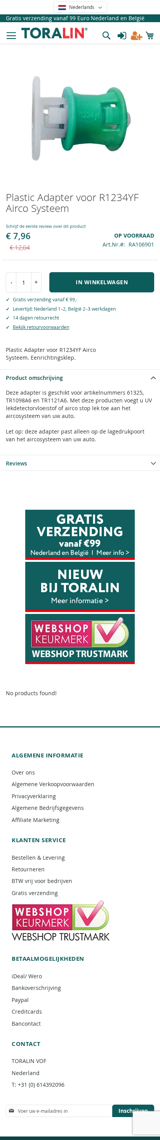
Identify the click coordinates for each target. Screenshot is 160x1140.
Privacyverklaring (34, 796)
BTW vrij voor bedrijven (42, 881)
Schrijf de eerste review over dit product (46, 226)
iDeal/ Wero (27, 976)
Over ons (23, 772)
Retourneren (28, 869)
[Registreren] (136, 35)
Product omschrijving (34, 377)
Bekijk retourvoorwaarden (41, 327)
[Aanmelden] (122, 35)
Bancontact (26, 1023)
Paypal (20, 1000)
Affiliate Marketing (35, 820)
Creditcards (27, 1011)
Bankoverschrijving (36, 987)
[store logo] (54, 33)
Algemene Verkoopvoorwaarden (53, 784)
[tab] (80, 377)
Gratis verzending (35, 893)
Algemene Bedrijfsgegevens (48, 807)
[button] (80, 7)
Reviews (16, 463)
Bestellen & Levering (38, 857)
